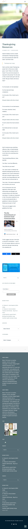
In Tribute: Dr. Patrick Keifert (9, 309)
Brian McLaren (15, 50)
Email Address (6, 289)
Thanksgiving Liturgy (9, 63)
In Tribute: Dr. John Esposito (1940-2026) (10, 306)
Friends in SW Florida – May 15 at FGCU (9, 312)
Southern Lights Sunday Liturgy (9, 318)
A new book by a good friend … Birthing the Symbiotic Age (9, 315)
